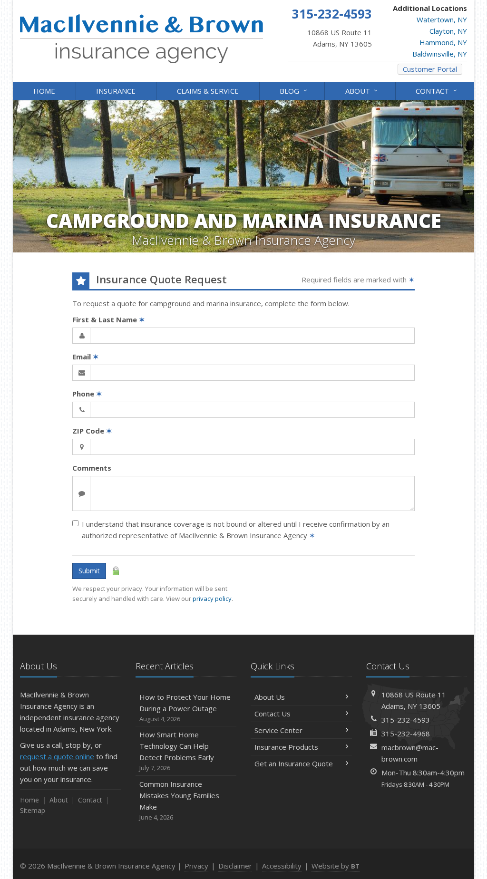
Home (44, 91)
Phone (87, 393)
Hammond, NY (443, 42)
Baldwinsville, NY (439, 53)
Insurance (116, 91)
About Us (269, 697)
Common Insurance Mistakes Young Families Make (179, 800)
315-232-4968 (405, 733)
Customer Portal (430, 69)
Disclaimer (235, 865)
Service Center (278, 730)
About (362, 90)
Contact (437, 90)
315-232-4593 (405, 719)
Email (85, 356)
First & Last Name (108, 319)
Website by (336, 865)
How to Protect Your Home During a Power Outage (185, 707)
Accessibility (282, 865)
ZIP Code (92, 430)
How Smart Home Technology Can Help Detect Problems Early (176, 751)
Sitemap (32, 810)
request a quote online (57, 756)
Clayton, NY (448, 31)
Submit (89, 570)
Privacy (196, 865)
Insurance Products (286, 747)
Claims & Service (208, 91)
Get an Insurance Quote (293, 763)
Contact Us (272, 713)
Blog (294, 90)
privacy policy (212, 598)
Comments (91, 468)
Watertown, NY (442, 19)
